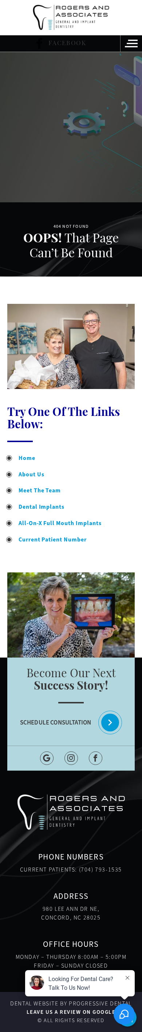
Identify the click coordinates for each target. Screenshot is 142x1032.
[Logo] (71, 17)
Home (27, 458)
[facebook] (95, 758)
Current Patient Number (53, 539)
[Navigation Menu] (131, 43)
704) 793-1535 (101, 869)
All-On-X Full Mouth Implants (60, 523)
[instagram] (71, 758)
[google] (47, 758)
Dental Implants (41, 507)
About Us (31, 474)
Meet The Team (40, 490)
